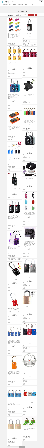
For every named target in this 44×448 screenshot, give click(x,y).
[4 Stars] (30, 36)
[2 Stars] (13, 68)
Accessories (20, 4)
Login (41, 1)
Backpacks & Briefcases (6, 4)
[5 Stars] (15, 68)
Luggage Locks (12, 44)
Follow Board (31, 14)
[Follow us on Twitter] (31, 4)
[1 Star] (28, 36)
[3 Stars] (29, 36)
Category (18, 15)
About (26, 4)
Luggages (15, 4)
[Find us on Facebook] (29, 4)
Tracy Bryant (12, 43)
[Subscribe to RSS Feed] (33, 4)
